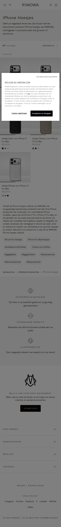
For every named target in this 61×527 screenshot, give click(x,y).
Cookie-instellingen (19, 113)
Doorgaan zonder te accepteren (46, 76)
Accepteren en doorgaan (41, 113)
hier (28, 94)
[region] (31, 97)
